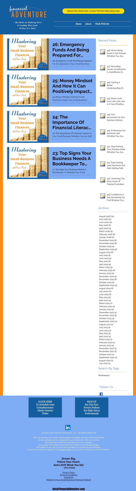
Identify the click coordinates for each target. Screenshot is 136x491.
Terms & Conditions (68, 475)
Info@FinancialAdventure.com (68, 489)
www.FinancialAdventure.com (70, 442)
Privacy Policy (93, 445)
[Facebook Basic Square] (101, 394)
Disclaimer (68, 477)
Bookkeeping (104, 375)
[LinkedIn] (67, 427)
